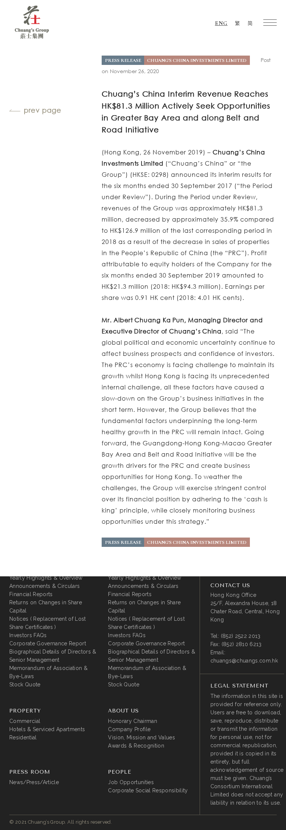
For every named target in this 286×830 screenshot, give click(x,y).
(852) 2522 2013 (241, 636)
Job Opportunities (131, 782)
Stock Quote (25, 685)
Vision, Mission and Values (141, 737)
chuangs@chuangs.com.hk (244, 661)
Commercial (24, 721)
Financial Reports (31, 594)
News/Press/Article (34, 782)
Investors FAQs (28, 635)
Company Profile (129, 729)
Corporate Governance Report (47, 643)
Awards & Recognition (136, 746)
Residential (23, 737)
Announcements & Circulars (44, 586)
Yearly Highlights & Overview (45, 578)
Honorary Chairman (132, 721)
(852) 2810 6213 (242, 644)
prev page (42, 110)
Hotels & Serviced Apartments (47, 729)
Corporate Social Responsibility (148, 790)
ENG (221, 23)
